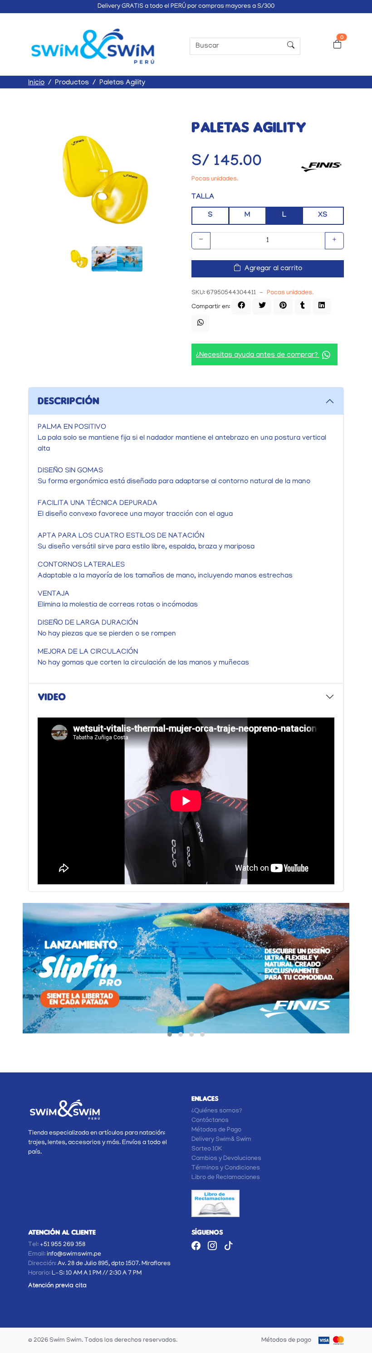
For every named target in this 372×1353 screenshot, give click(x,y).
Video (52, 697)
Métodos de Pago (216, 1130)
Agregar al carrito (273, 269)
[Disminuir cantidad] (200, 240)
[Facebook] (196, 1247)
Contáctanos (210, 1120)
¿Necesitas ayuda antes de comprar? (257, 355)
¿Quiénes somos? (216, 1111)
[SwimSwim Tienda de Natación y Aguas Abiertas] (92, 46)
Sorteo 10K (206, 1149)
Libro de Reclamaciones (225, 1177)
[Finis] (321, 166)
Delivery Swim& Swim (221, 1139)
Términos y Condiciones (225, 1168)
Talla (202, 197)
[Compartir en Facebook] (241, 306)
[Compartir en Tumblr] (302, 306)
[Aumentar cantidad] (334, 240)
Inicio (36, 83)
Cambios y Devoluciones (226, 1158)
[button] (169, 1034)
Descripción (68, 401)
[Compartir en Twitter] (262, 306)
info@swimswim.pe (74, 1254)
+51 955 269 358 (62, 1244)
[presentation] (34, 973)
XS (323, 215)
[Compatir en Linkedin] (322, 306)
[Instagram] (212, 1247)
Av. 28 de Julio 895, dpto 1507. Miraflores (114, 1264)
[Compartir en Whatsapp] (200, 323)
